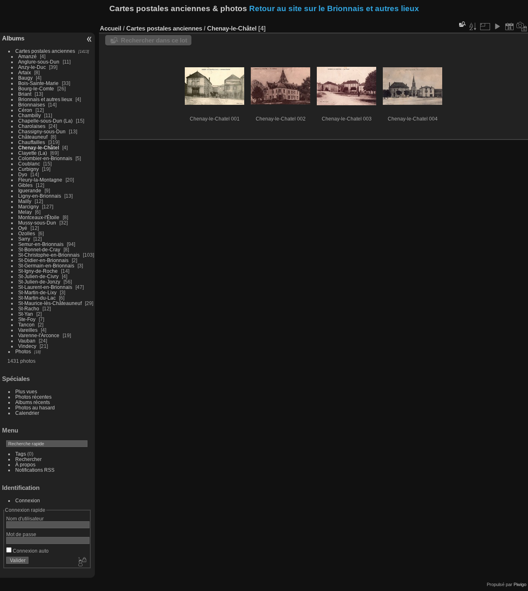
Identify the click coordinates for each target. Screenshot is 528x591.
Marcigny (28, 206)
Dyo (22, 174)
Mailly (24, 201)
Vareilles (28, 330)
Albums (13, 38)
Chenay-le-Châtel (38, 147)
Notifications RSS (34, 470)
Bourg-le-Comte (36, 88)
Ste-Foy (26, 319)
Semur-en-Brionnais (41, 244)
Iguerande (29, 190)
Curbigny (28, 169)
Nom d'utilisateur (25, 518)
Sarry (24, 238)
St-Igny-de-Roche (38, 271)
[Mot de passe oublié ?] (81, 562)
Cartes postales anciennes (45, 51)
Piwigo (520, 584)
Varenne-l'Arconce (38, 335)
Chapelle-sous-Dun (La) (45, 120)
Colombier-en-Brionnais (45, 158)
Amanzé (27, 56)
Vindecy (27, 346)
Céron (25, 110)
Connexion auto (30, 550)
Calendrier (27, 413)
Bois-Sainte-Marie (38, 83)
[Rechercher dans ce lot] (461, 24)
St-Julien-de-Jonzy (39, 281)
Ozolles (26, 233)
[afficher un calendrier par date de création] (521, 26)
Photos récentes (33, 397)
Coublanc (29, 163)
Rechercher (28, 459)
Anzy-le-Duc (32, 67)
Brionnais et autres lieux (45, 99)
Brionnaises (31, 104)
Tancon (26, 324)
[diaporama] (497, 26)
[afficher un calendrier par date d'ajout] (509, 26)
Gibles (25, 185)
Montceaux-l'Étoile (38, 217)
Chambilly (29, 115)
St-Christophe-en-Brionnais (49, 255)
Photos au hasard (35, 407)
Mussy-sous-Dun (37, 222)
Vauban (26, 340)
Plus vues (26, 391)
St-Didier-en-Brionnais (43, 260)
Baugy (25, 77)
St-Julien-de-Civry (38, 276)
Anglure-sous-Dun (38, 61)
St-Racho (28, 308)
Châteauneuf (32, 136)
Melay (25, 212)
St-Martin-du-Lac (37, 297)
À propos (25, 464)
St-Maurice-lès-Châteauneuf (50, 303)
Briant (24, 94)
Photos (23, 351)
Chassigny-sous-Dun (42, 131)
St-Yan (25, 314)
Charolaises (31, 126)
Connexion (27, 500)
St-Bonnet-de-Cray (39, 249)
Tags (20, 453)
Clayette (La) (32, 153)
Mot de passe (21, 534)
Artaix (24, 72)
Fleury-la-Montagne (40, 179)
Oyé (22, 228)
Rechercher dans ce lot (154, 40)
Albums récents (32, 402)
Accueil (110, 28)
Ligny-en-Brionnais (39, 196)
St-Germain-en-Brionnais (46, 265)
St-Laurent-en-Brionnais (45, 287)
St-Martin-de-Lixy (37, 292)
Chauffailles (31, 142)
